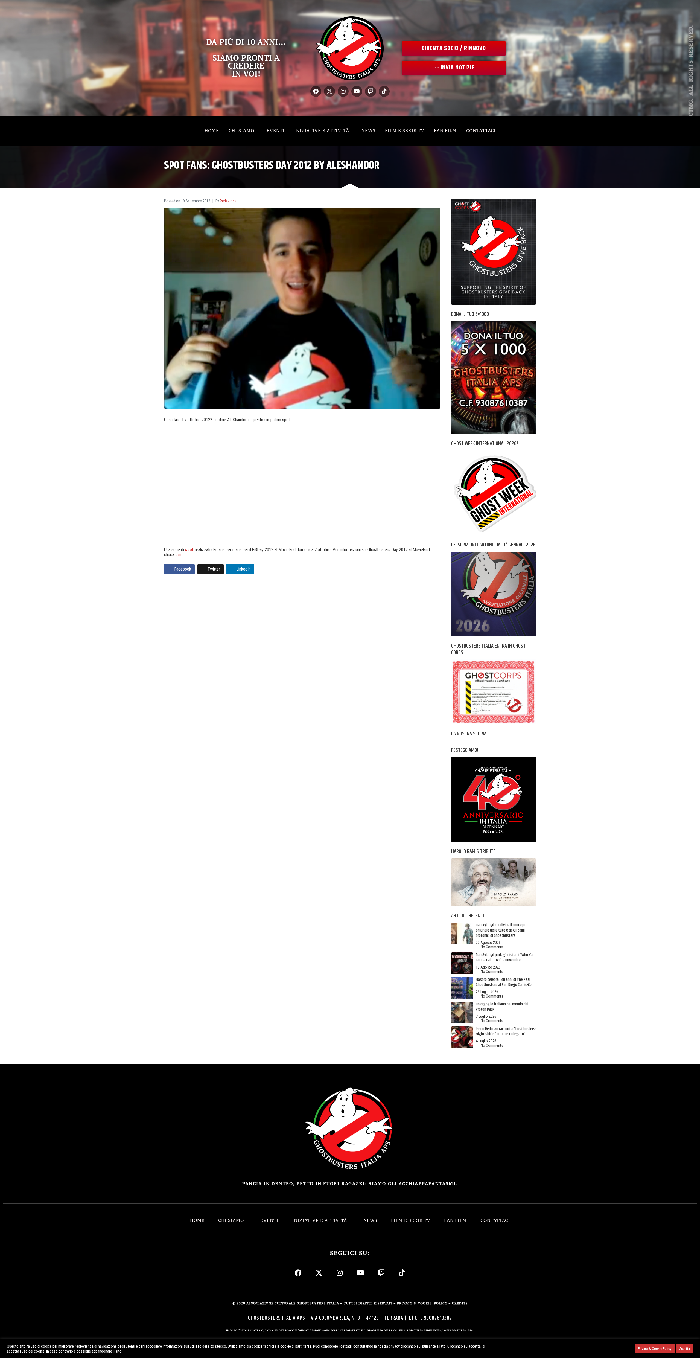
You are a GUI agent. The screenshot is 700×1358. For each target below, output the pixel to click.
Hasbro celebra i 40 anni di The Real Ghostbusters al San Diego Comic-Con (504, 982)
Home (212, 130)
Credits (460, 1303)
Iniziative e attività (321, 130)
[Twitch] (370, 91)
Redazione (228, 201)
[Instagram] (343, 91)
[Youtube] (356, 91)
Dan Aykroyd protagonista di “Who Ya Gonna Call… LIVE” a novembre (504, 958)
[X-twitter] (329, 91)
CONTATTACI (481, 130)
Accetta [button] (684, 1349)
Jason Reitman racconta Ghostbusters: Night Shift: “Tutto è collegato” (506, 1031)
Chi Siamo (241, 130)
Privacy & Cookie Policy (654, 1349)
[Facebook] (315, 91)
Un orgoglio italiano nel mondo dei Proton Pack (502, 1007)
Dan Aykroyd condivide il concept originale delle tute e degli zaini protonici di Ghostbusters (500, 930)
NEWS (368, 130)
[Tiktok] (384, 91)
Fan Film (445, 130)
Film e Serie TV (404, 130)
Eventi (276, 130)
